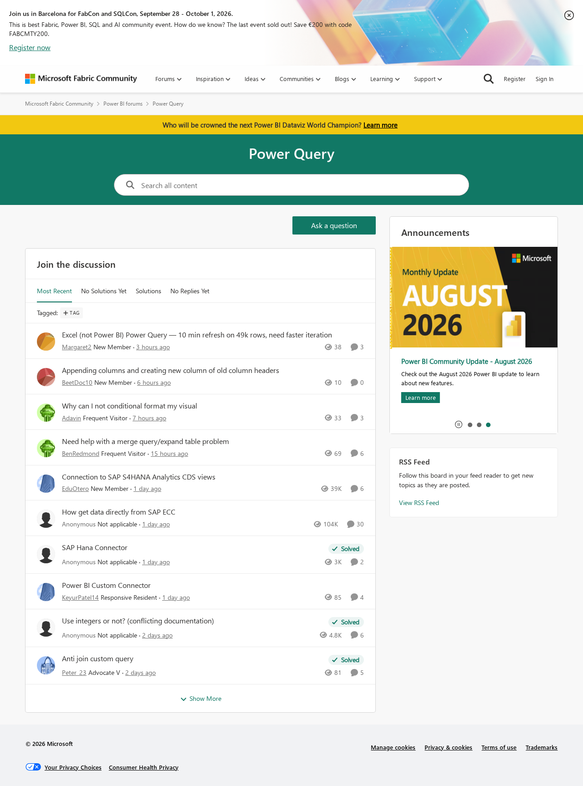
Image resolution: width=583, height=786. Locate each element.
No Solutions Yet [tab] (104, 290)
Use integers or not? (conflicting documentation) (138, 620)
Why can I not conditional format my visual (129, 405)
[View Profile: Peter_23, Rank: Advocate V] (46, 665)
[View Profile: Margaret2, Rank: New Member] (46, 341)
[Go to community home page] (81, 79)
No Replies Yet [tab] (190, 290)
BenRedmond (80, 453)
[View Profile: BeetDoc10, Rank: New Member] (46, 377)
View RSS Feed (419, 502)
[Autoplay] (458, 424)
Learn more (380, 124)
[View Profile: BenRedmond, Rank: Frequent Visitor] (46, 448)
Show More (205, 698)
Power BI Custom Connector (106, 585)
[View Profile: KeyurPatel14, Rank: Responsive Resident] (46, 592)
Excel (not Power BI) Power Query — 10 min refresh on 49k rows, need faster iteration (197, 334)
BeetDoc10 (77, 382)
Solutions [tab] (148, 290)
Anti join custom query (97, 658)
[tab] (469, 424)
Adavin (71, 417)
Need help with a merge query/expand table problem (145, 441)
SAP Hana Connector (95, 547)
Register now (30, 47)
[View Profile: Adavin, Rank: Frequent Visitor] (46, 412)
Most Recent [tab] (54, 290)
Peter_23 (74, 672)
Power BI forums (123, 103)
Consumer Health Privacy (144, 767)
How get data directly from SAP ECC (118, 511)
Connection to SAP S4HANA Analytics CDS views (138, 476)
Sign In (544, 78)
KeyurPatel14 (80, 597)
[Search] (488, 78)
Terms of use (499, 747)
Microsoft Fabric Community (59, 103)
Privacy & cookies (448, 747)
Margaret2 (77, 346)
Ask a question (334, 225)
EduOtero (75, 488)
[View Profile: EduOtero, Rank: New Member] (46, 484)
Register (515, 78)
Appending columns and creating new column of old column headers (170, 370)
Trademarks (541, 747)
